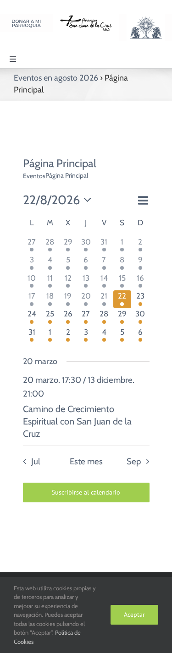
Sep (134, 461)
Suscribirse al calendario (86, 492)
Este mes (86, 461)
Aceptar (134, 614)
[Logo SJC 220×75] (86, 17)
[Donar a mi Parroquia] (26, 17)
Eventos (34, 176)
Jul (35, 461)
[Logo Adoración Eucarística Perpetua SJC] (145, 17)
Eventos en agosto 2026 (56, 78)
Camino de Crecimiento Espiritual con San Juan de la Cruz (77, 421)
